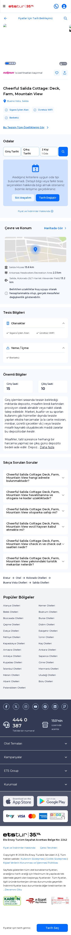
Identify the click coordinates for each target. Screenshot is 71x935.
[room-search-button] (63, 151)
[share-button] (65, 73)
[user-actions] (65, 6)
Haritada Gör (53, 228)
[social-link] (6, 706)
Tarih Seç (52, 928)
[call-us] (57, 6)
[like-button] (57, 73)
